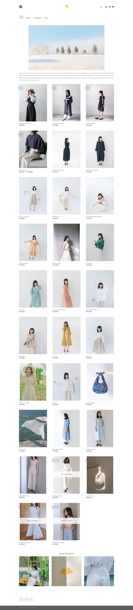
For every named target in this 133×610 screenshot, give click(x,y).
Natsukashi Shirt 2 (91, 309)
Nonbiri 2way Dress (58, 170)
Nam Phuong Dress (25, 542)
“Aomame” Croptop (58, 542)
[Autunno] (66, 6)
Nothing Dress (90, 123)
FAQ (46, 18)
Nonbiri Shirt (56, 216)
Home (21, 18)
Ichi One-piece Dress (58, 309)
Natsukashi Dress (57, 449)
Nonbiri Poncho (23, 263)
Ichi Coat (21, 309)
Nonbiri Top (22, 449)
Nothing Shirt (23, 170)
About (28, 18)
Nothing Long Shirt (58, 123)
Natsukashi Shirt (57, 496)
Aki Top (54, 403)
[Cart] (106, 7)
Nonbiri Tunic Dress (92, 170)
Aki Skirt (88, 356)
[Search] (20, 6)
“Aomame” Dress (24, 403)
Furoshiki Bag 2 (90, 403)
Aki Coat (54, 356)
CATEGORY (37, 18)
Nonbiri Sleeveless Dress (93, 216)
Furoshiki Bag (90, 496)
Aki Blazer (22, 356)
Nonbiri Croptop (24, 216)
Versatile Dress (90, 449)
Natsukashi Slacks (24, 496)
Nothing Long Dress (25, 123)
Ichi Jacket (89, 263)
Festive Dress (56, 263)
